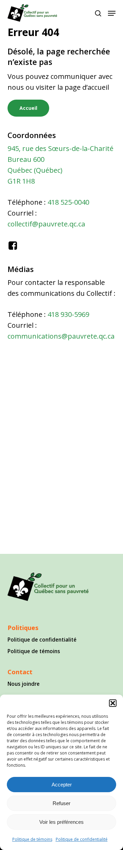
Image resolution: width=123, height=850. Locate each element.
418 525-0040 (68, 202)
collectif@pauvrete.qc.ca (46, 223)
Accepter (62, 784)
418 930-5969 (68, 314)
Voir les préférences (61, 822)
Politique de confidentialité (82, 839)
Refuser (61, 803)
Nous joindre (24, 683)
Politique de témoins (32, 839)
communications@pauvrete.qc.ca (61, 336)
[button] (112, 703)
